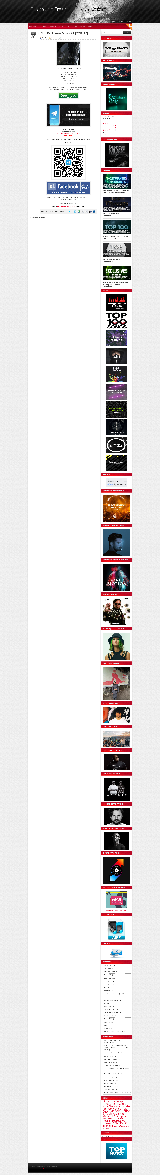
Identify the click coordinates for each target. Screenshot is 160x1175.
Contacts (120, 21)
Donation (128, 21)
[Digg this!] (87, 211)
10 (103, 125)
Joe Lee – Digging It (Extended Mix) (114, 1077)
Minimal (106, 997)
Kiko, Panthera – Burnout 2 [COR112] (64, 33)
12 (107, 125)
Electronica (107, 978)
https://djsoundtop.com (66, 207)
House (53, 26)
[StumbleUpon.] (79, 211)
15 (113, 125)
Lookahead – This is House (112, 1065)
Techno (61, 26)
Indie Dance (54, 37)
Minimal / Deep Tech (110, 1000)
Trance (106, 1022)
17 (103, 128)
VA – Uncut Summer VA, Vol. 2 (113, 1053)
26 (107, 130)
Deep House (108, 969)
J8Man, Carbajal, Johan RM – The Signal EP (117, 1093)
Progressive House (109, 1012)
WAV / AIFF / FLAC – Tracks (83, 26)
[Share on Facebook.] (94, 211)
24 (103, 130)
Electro (106, 975)
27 (109, 130)
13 (109, 125)
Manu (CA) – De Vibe (110, 1062)
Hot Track (43, 26)
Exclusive (33, 26)
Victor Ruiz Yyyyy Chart (111, 1089)
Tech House (107, 1016)
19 (107, 128)
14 (111, 125)
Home (113, 21)
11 (105, 125)
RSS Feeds (128, 27)
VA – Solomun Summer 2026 (112, 1059)
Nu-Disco (107, 1006)
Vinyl (70, 26)
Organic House (108, 1009)
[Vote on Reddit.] (83, 211)
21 (111, 128)
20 (109, 128)
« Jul (104, 134)
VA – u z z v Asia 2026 (110, 1056)
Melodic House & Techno (111, 994)
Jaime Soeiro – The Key (111, 1086)
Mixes (106, 1003)
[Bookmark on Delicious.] (90, 211)
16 (115, 125)
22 (113, 128)
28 (111, 130)
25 (105, 130)
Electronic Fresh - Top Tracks (116, 910)
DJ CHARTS (107, 972)
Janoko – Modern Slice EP (112, 1083)
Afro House (107, 965)
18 (105, 128)
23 (115, 128)
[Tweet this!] (75, 211)
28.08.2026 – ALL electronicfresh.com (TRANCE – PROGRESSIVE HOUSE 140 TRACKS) (116, 1048)
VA (105, 1025)
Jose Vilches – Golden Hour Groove (114, 1074)
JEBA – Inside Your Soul (111, 1080)
